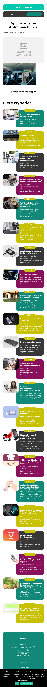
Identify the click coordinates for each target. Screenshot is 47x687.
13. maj (29, 292)
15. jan (30, 604)
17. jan (30, 431)
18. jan (29, 360)
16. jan (29, 506)
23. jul (30, 110)
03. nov (30, 176)
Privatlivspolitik (27, 684)
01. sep (29, 224)
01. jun (29, 270)
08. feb (30, 338)
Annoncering (23, 668)
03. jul (30, 131)
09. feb (30, 315)
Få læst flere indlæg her (23, 91)
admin (21, 32)
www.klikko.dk (25, 656)
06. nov (30, 153)
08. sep (30, 199)
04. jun (30, 247)
